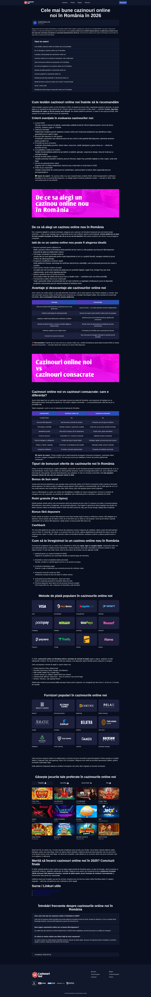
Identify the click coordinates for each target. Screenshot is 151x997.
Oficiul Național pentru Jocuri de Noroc (46, 891)
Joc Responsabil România (42, 893)
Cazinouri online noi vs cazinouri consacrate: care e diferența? (53, 58)
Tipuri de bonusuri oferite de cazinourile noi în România (51, 62)
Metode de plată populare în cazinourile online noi (50, 70)
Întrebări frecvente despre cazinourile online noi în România (53, 89)
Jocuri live (63, 783)
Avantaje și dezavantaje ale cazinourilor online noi (50, 54)
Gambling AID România (41, 895)
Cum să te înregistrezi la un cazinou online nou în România (52, 66)
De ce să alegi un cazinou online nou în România (49, 50)
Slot (107, 783)
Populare (41, 783)
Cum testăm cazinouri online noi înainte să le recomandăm (52, 46)
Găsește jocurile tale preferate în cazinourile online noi (51, 78)
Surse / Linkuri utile (40, 85)
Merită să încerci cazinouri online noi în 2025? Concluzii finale (53, 82)
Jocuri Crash (85, 783)
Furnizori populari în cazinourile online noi (47, 74)
